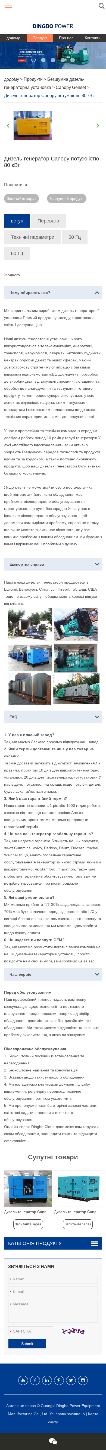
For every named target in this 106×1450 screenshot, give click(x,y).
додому (13, 38)
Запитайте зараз (21, 198)
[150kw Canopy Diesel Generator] (28, 1188)
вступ (17, 221)
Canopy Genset (71, 87)
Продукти (34, 79)
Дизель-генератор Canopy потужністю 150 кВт (45, 1212)
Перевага (48, 221)
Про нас (66, 38)
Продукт (40, 38)
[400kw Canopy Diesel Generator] (78, 1188)
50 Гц (74, 237)
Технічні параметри (32, 237)
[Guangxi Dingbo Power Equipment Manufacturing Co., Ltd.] (53, 22)
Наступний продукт (67, 198)
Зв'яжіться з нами (31, 1266)
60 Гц (17, 253)
